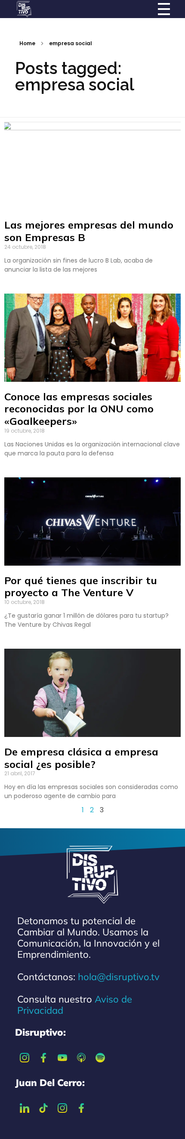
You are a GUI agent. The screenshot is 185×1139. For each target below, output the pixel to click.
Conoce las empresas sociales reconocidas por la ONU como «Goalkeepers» (79, 409)
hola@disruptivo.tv (119, 977)
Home (27, 43)
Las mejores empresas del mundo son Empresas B (88, 231)
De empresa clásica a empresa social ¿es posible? (81, 758)
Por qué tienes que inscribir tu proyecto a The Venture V (80, 586)
